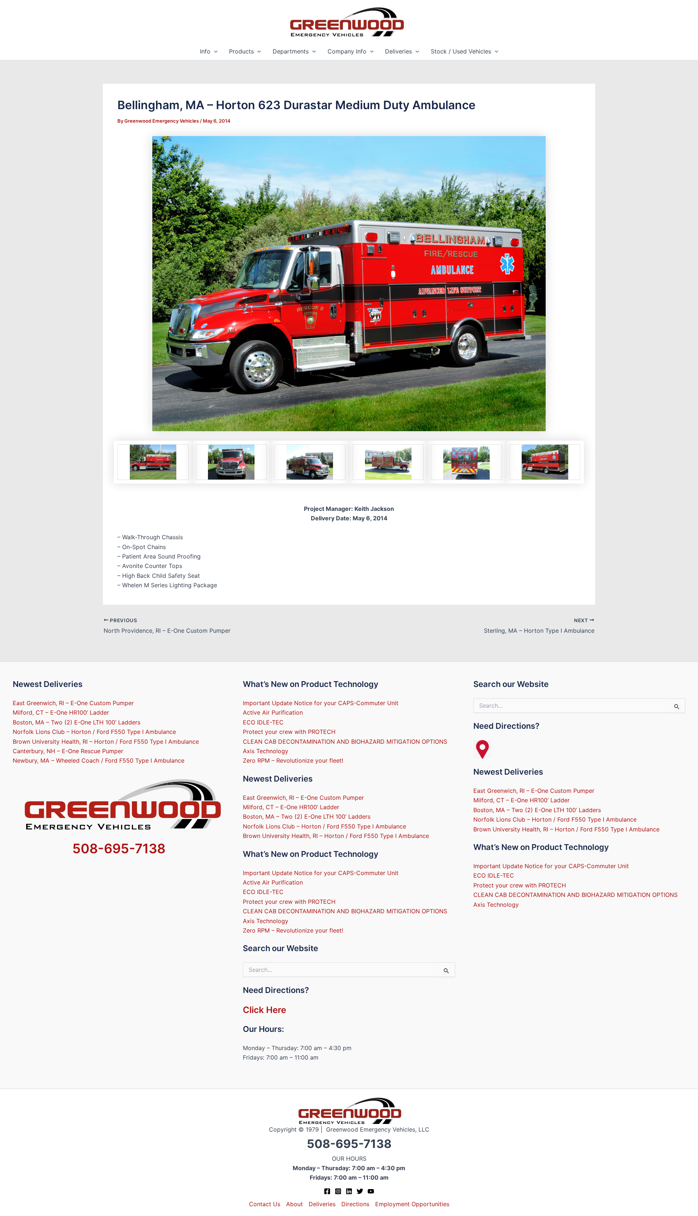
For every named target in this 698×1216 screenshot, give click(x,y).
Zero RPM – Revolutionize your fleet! (293, 760)
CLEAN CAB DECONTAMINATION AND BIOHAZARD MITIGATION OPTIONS (345, 741)
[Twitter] (360, 1191)
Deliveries (398, 51)
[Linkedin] (349, 1191)
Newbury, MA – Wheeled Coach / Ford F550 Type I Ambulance (98, 760)
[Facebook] (327, 1191)
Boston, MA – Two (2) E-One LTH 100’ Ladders (76, 722)
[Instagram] (338, 1191)
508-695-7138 (118, 849)
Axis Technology (265, 751)
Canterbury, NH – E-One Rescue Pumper (68, 751)
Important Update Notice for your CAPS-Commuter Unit (320, 703)
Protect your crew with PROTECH (289, 731)
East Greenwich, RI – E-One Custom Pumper (73, 703)
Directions (355, 1204)
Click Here (264, 1010)
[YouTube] (371, 1191)
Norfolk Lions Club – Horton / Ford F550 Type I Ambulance (94, 731)
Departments (291, 51)
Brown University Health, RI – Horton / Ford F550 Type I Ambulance (106, 741)
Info (205, 51)
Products (241, 51)
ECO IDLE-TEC (263, 722)
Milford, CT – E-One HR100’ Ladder (61, 712)
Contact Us (264, 1204)
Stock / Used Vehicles (461, 51)
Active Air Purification (273, 712)
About (294, 1204)
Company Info (347, 51)
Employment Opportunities (412, 1204)
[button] (214, 51)
